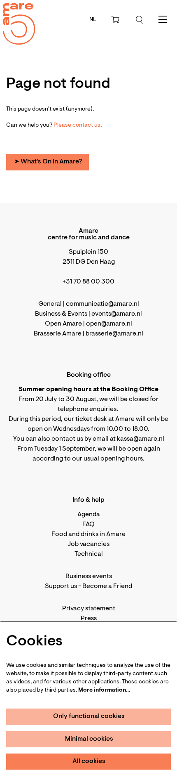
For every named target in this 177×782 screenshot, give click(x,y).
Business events (88, 576)
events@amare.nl (116, 314)
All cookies (88, 761)
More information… (104, 690)
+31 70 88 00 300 (88, 282)
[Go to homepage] (14, 17)
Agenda (88, 514)
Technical (89, 554)
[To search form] (139, 20)
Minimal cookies (89, 739)
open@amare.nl (109, 324)
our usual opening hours (107, 459)
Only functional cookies (89, 716)
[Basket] (116, 20)
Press (89, 618)
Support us (61, 586)
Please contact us (77, 125)
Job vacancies (88, 544)
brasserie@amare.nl (114, 334)
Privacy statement (88, 608)
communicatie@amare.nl (102, 304)
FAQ (88, 524)
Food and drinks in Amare (88, 534)
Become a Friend (107, 586)
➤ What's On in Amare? (48, 161)
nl (92, 20)
